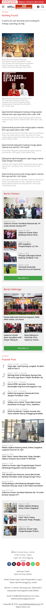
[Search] (42, 7)
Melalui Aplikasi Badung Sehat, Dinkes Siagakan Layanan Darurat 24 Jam (22, 448)
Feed (27, 571)
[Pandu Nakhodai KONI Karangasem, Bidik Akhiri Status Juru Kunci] (23, 304)
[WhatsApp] (33, 564)
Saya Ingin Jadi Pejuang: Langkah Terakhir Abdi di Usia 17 (26, 367)
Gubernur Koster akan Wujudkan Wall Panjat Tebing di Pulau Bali (12, 337)
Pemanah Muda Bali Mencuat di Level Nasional (30, 268)
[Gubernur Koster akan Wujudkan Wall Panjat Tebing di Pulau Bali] (12, 328)
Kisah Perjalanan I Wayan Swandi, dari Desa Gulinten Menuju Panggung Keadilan (25, 412)
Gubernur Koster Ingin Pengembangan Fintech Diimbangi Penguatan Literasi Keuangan (21, 466)
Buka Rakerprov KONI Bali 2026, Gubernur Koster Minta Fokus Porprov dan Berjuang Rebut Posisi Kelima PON (33, 337)
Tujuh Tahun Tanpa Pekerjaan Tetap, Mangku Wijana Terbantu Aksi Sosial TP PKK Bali (21, 457)
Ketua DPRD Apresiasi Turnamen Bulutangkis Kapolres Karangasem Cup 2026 (24, 385)
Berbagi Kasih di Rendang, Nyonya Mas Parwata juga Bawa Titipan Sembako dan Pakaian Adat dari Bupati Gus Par (26, 376)
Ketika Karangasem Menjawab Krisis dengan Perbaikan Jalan (23, 394)
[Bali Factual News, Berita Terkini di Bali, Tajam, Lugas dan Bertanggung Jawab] (19, 7)
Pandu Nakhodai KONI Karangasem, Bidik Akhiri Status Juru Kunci (21, 318)
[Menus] (3, 7)
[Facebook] (9, 564)
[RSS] (38, 564)
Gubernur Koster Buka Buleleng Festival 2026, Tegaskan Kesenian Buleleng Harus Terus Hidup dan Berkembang (30, 233)
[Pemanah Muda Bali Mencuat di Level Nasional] (10, 269)
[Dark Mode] (38, 7)
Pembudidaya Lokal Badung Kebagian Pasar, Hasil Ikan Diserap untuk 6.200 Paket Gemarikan (22, 484)
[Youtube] (28, 564)
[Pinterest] (19, 564)
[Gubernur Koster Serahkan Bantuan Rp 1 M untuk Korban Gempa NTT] (23, 208)
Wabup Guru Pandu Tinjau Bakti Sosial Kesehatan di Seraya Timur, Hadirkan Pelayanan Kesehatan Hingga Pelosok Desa (24, 403)
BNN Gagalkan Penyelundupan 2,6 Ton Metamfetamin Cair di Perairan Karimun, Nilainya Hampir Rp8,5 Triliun (30, 245)
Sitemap (20, 571)
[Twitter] (14, 564)
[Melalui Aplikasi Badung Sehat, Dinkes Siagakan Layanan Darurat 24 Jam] (23, 431)
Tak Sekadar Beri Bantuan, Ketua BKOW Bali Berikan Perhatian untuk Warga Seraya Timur (21, 475)
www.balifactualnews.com (30, 604)
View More (22, 278)
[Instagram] (23, 564)
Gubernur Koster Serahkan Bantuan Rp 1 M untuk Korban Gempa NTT (22, 224)
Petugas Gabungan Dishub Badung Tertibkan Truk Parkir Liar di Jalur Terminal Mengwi (30, 256)
